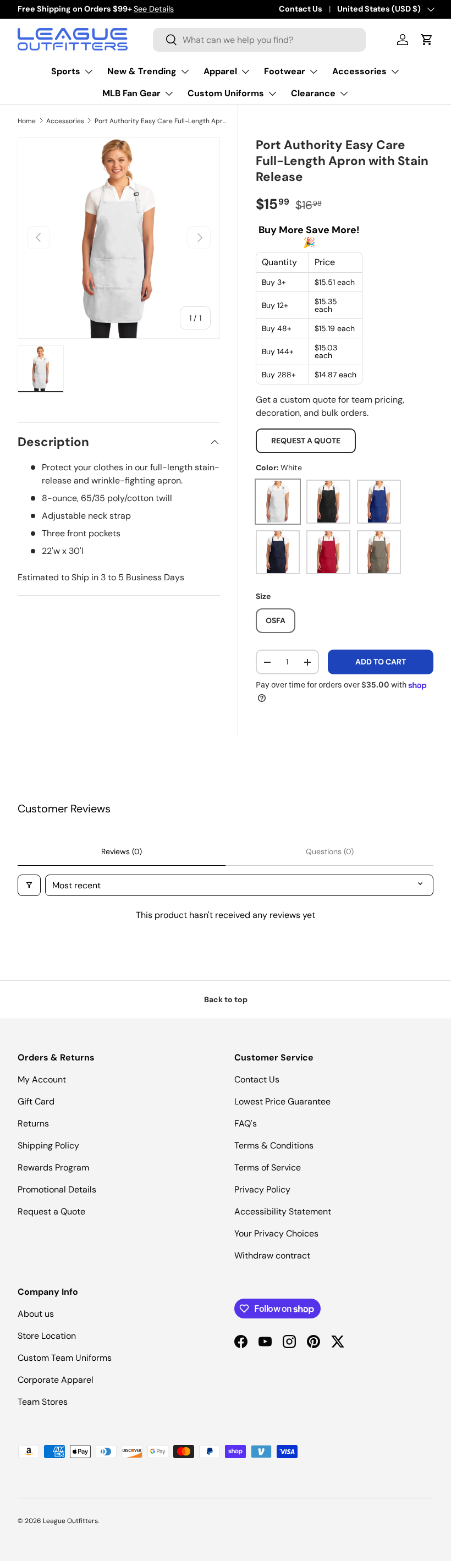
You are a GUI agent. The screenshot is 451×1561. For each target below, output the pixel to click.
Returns (33, 1123)
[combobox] (259, 40)
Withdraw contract (272, 1255)
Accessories (65, 121)
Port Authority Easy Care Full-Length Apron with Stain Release (161, 121)
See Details (154, 9)
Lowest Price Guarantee (282, 1101)
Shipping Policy (48, 1145)
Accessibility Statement (282, 1211)
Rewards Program (53, 1167)
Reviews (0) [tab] (121, 851)
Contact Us (300, 9)
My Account (42, 1079)
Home (27, 121)
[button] (427, 40)
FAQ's (245, 1123)
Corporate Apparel (56, 1380)
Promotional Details (57, 1189)
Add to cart (380, 662)
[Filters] (29, 885)
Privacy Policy (262, 1189)
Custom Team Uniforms (65, 1358)
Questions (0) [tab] (330, 851)
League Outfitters (70, 1520)
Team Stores (43, 1402)
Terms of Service (267, 1167)
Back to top (226, 999)
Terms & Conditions (274, 1145)
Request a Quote (305, 441)
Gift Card (36, 1101)
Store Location (47, 1336)
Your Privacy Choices (276, 1233)
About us (36, 1314)
